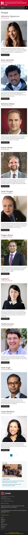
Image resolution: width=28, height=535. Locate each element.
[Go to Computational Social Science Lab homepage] (6, 494)
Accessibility (17, 532)
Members (3, 521)
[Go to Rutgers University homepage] (2, 3)
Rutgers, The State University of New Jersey (16, 533)
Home (2, 517)
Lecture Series (4, 524)
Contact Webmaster (12, 532)
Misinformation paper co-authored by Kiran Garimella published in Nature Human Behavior (13, 481)
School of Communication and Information (14, 1)
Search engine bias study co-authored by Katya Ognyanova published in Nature (11, 485)
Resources (3, 526)
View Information (5, 54)
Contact (2, 527)
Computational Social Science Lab (16, 3)
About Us (3, 519)
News (2, 522)
